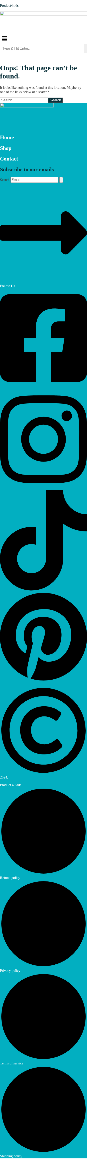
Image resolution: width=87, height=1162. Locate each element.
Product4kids (9, 5)
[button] (43, 39)
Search (5, 180)
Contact (9, 159)
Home (7, 137)
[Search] (61, 180)
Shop (5, 148)
